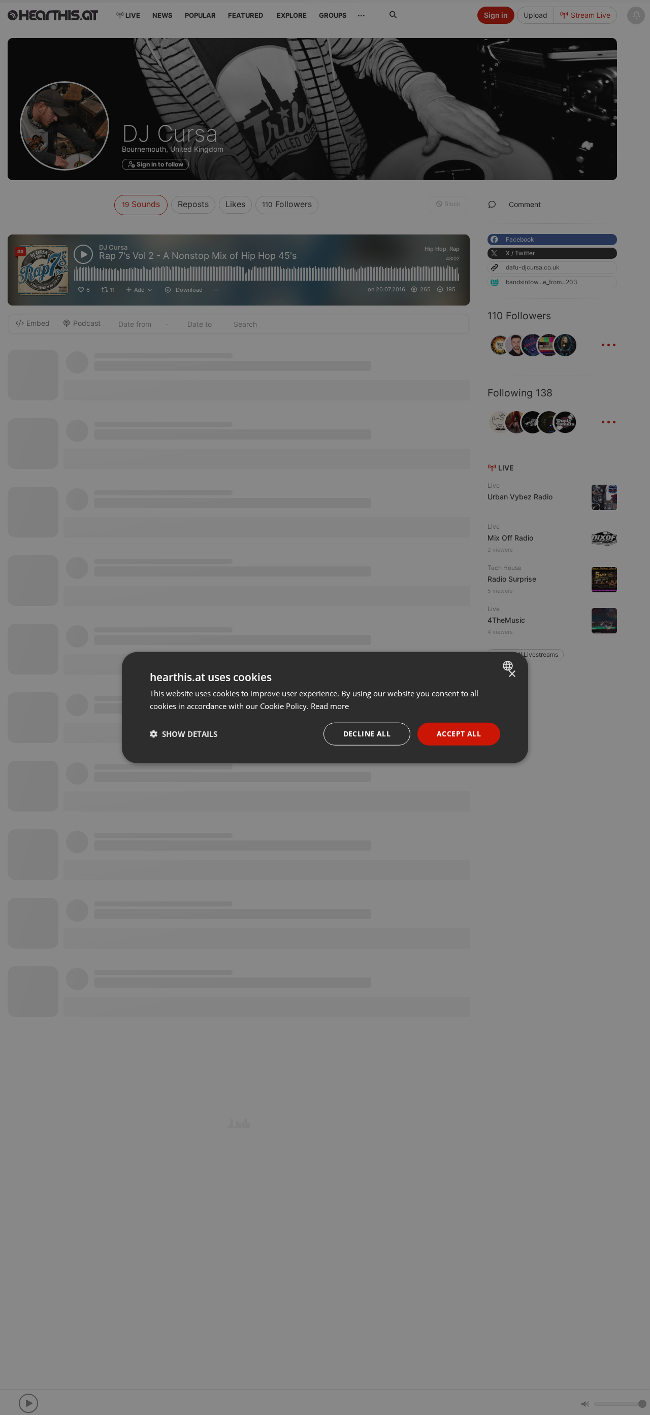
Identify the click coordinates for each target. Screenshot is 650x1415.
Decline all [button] (367, 733)
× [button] (511, 674)
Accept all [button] (459, 733)
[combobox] (509, 666)
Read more (330, 706)
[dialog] (325, 707)
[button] (183, 733)
